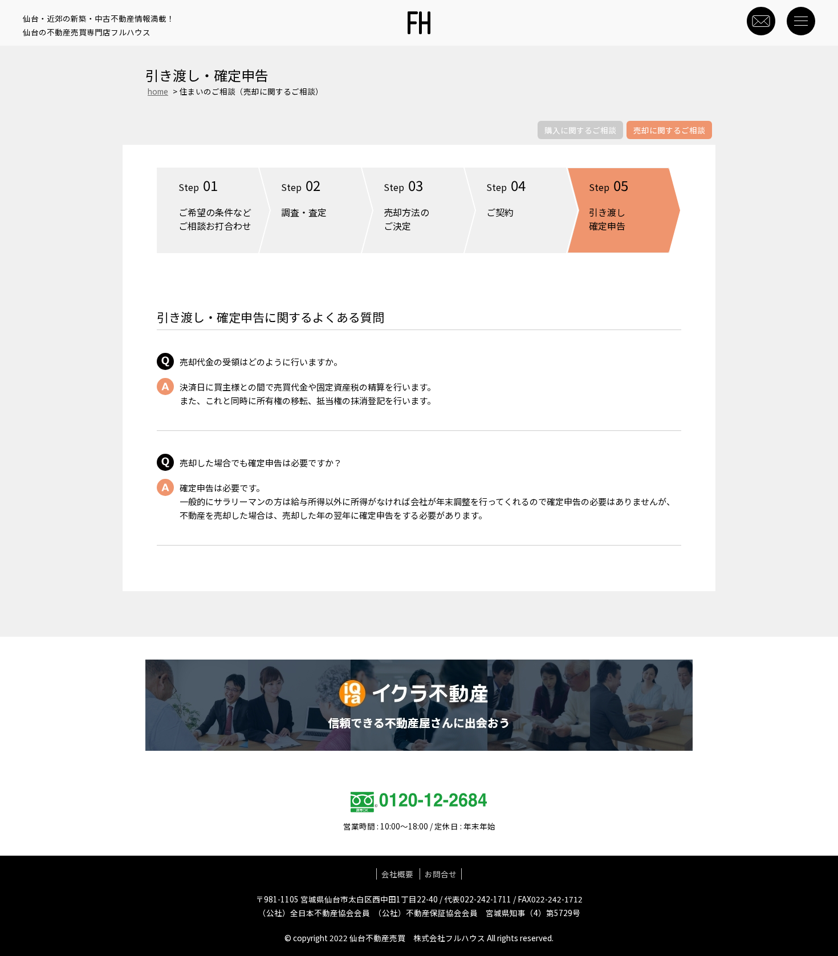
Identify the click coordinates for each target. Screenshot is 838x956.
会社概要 (397, 874)
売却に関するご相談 (669, 130)
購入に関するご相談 (580, 130)
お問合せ (441, 874)
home (158, 91)
